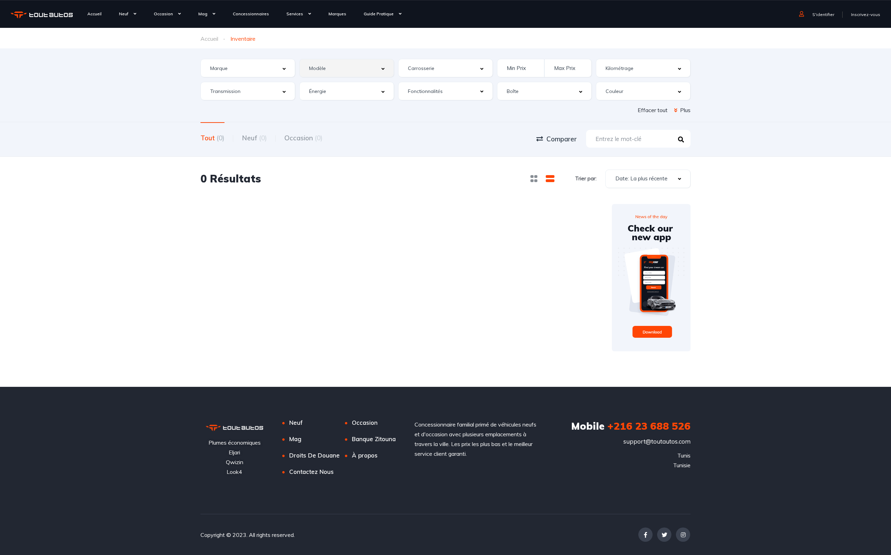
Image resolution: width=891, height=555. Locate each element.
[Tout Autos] (41, 14)
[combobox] (247, 68)
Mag (202, 13)
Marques (337, 13)
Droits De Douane (314, 455)
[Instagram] (683, 534)
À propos (365, 455)
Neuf (123, 13)
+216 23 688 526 (631, 426)
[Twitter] (664, 534)
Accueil (94, 13)
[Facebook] (645, 534)
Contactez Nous (311, 471)
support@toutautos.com (657, 441)
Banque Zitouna (374, 439)
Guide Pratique (379, 13)
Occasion (163, 13)
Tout (212, 138)
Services (294, 13)
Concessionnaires (251, 13)
